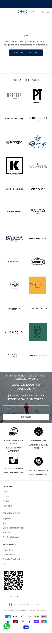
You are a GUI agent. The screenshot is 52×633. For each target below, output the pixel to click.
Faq (4, 564)
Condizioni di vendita (11, 537)
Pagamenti (7, 518)
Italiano (36, 604)
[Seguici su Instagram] (11, 597)
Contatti (6, 501)
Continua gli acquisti (26, 52)
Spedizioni (7, 532)
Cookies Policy (9, 554)
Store (5, 491)
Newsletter (7, 506)
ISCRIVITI (26, 417)
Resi (4, 523)
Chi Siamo (7, 496)
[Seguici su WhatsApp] (18, 597)
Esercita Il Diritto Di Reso (13, 528)
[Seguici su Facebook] (4, 597)
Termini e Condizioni (11, 559)
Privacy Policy (9, 550)
